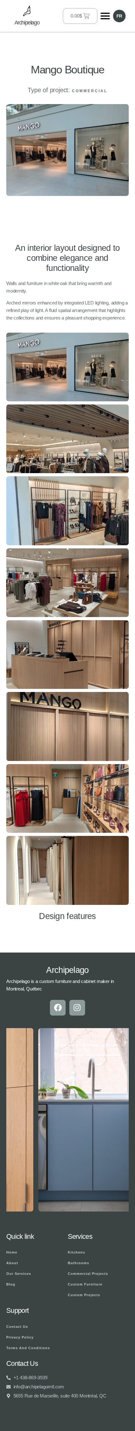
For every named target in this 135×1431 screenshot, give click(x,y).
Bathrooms (78, 1263)
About (12, 1263)
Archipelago (27, 22)
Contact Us (17, 1326)
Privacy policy (20, 1337)
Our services (18, 1273)
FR (119, 15)
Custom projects (84, 1295)
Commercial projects (88, 1273)
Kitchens (76, 1252)
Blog (10, 1284)
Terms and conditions (28, 1348)
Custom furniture (85, 1284)
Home (11, 1252)
